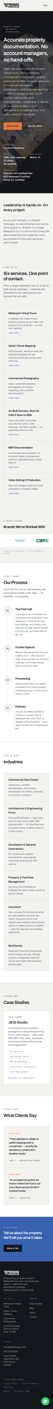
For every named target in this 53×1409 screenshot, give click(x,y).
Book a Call (12, 126)
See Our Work (35, 126)
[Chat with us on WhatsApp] (45, 1401)
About (32, 1312)
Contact (33, 1317)
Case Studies (35, 1303)
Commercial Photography (10, 1320)
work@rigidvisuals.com (14, 1347)
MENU (45, 5)
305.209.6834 (11, 1351)
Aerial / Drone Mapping (10, 1312)
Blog (31, 1308)
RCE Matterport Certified (17, 176)
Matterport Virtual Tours (12, 1305)
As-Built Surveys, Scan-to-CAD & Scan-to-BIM (12, 1329)
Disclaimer (9, 1387)
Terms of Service (29, 1383)
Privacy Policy (11, 1383)
